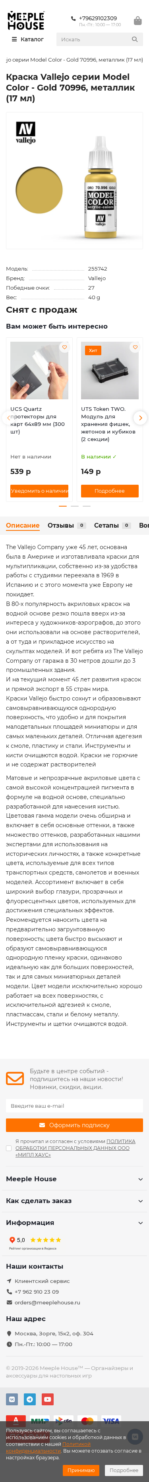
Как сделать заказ (39, 1201)
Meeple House (31, 1179)
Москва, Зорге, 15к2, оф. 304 (54, 1333)
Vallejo (97, 278)
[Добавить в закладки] (64, 347)
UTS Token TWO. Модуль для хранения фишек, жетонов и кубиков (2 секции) (108, 424)
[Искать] (135, 39)
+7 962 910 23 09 (37, 1292)
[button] (8, 418)
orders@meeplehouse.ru (47, 1302)
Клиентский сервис (42, 1281)
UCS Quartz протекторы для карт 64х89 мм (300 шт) (37, 420)
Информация (30, 1223)
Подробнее (124, 1470)
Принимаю (81, 1470)
